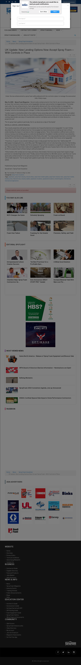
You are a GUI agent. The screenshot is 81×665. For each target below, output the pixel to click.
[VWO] (29, 12)
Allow (55, 11)
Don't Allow (43, 11)
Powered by (24, 12)
